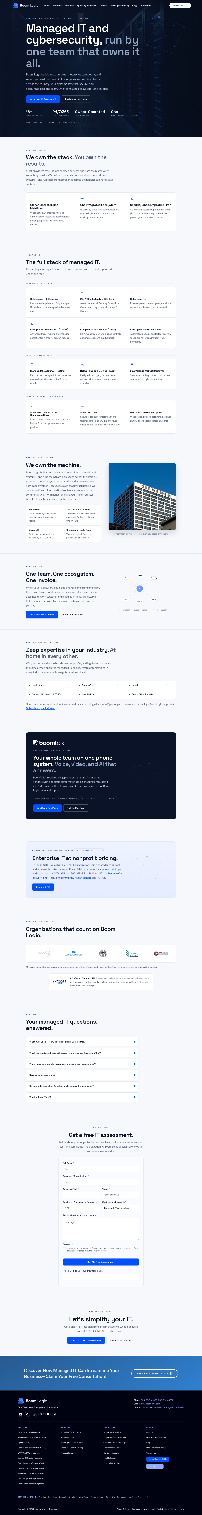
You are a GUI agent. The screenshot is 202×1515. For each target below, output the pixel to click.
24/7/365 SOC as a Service (29, 1453)
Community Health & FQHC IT (116, 1442)
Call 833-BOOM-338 (120, 1340)
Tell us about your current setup (79, 1215)
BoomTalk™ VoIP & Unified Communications (44, 414)
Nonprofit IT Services (112, 1432)
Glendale (72, 1497)
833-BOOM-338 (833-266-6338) (157, 1400)
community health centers (76, 877)
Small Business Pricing (155, 1447)
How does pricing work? (42, 1074)
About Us (57, 5)
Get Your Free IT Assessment (86, 1340)
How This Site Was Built (156, 1437)
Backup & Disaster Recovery (145, 329)
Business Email (71, 1189)
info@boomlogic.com (150, 1403)
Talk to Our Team (76, 808)
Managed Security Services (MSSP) (32, 1437)
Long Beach (84, 1497)
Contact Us (145, 5)
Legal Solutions (109, 1458)
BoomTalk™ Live (88, 412)
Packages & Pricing (120, 5)
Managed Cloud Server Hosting (47, 370)
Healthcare (31, 122)
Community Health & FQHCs (46, 694)
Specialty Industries (86, 5)
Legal (43, 122)
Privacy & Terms (124, 1509)
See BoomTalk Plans (47, 808)
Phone (106, 1189)
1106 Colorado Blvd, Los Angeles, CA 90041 (163, 1407)
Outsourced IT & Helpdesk (44, 298)
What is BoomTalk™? (40, 1097)
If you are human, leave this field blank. (83, 1271)
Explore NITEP (43, 887)
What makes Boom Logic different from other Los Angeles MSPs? (65, 1052)
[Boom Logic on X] (41, 1414)
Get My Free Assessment (101, 1262)
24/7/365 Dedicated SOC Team (97, 298)
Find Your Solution (73, 614)
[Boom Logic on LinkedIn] (20, 1414)
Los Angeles (40, 1497)
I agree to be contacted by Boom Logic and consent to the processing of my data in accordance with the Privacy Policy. (102, 1249)
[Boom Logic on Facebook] (27, 1414)
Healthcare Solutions (112, 1447)
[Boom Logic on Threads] (54, 1414)
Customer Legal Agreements (144, 1509)
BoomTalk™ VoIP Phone (71, 1432)
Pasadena (52, 1497)
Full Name (68, 1163)
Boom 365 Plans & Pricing (72, 1447)
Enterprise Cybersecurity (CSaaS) (49, 329)
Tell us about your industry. (40, 708)
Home (46, 5)
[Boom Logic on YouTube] (48, 1414)
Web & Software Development (147, 412)
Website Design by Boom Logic (170, 1509)
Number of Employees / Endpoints (80, 1202)
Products (69, 5)
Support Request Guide (158, 1459)
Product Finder (67, 1453)
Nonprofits (54, 122)
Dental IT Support (111, 1453)
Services (103, 5)
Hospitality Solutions (112, 1463)
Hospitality (88, 694)
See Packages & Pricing (42, 614)
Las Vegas (121, 1497)
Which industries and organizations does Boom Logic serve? (62, 1063)
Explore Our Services (76, 99)
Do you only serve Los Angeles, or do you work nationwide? (61, 1086)
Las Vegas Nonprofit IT (138, 1497)
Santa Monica (97, 1497)
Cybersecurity (138, 298)
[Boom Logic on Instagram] (34, 1414)
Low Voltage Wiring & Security (147, 370)
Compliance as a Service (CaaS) (98, 329)
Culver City (110, 1497)
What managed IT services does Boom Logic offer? (57, 1041)
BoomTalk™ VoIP (71, 122)
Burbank (62, 1497)
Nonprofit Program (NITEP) (115, 1437)
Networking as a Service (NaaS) (98, 370)
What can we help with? (114, 1202)
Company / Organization (76, 1176)
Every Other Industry (143, 694)
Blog (134, 5)
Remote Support (155, 1466)
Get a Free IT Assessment (43, 99)
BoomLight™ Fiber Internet (72, 1442)
